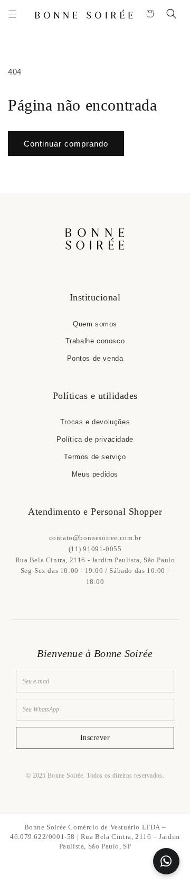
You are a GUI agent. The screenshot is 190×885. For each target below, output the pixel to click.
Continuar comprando (66, 143)
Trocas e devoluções (95, 422)
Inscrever (95, 738)
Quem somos (95, 324)
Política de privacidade (95, 439)
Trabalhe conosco (95, 341)
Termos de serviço (95, 457)
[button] (12, 14)
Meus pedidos (95, 474)
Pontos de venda (95, 358)
